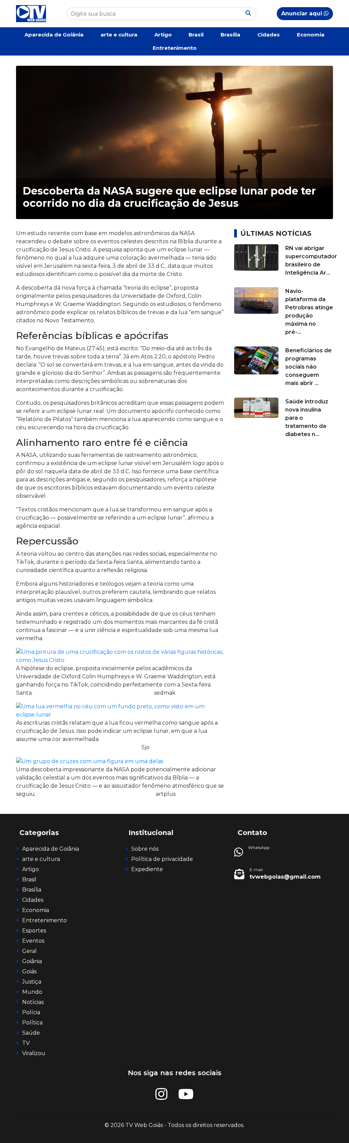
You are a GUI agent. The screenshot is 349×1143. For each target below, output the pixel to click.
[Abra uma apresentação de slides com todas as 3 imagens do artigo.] (120, 655)
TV (26, 1043)
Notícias (33, 1002)
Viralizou (33, 1053)
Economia (310, 34)
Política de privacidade (162, 859)
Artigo (163, 34)
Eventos (33, 941)
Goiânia (32, 961)
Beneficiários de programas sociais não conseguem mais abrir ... (308, 366)
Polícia (31, 1012)
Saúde (31, 1033)
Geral (29, 951)
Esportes (34, 930)
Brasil (195, 34)
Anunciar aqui (302, 13)
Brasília (230, 34)
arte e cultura (119, 34)
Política (32, 1022)
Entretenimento (175, 48)
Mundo (32, 992)
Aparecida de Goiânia (54, 34)
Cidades (268, 34)
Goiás (29, 971)
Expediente (147, 869)
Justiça (31, 981)
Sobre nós (144, 849)
